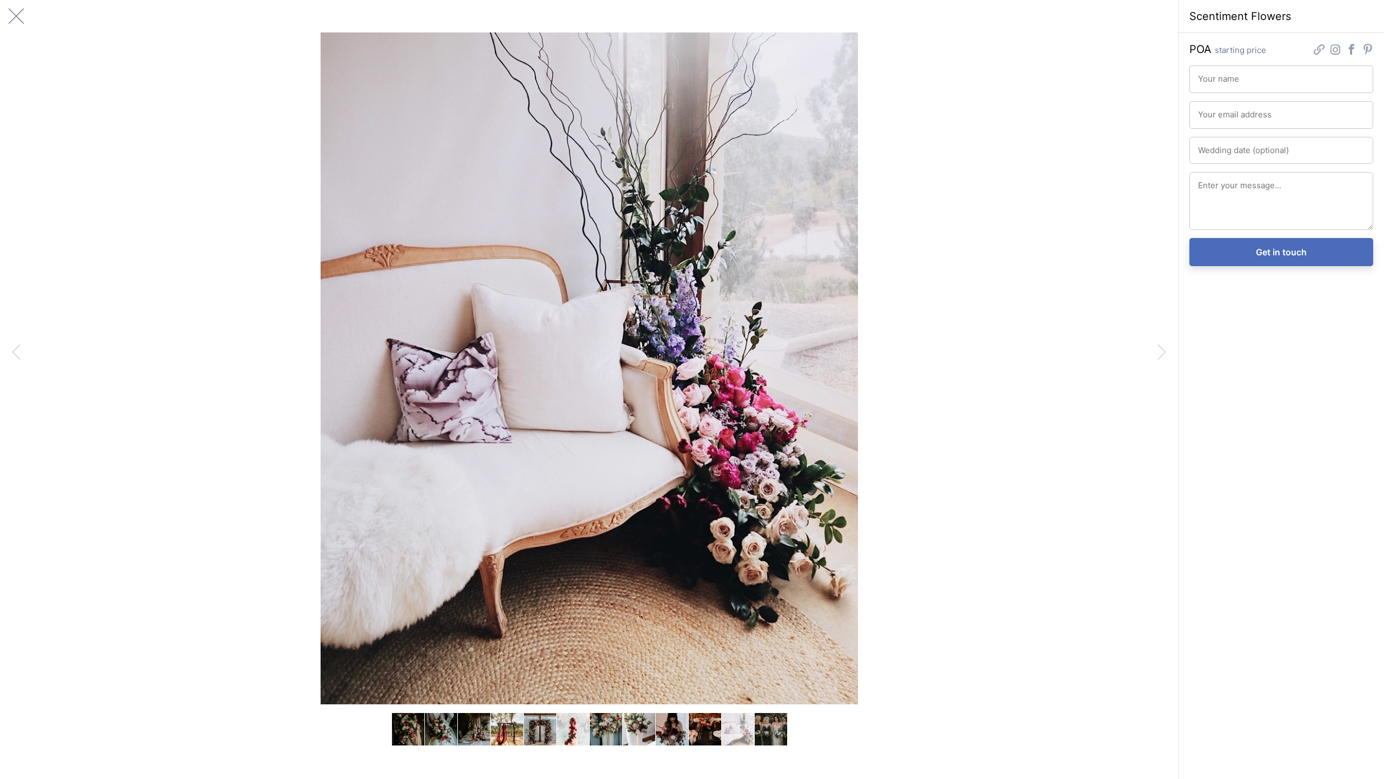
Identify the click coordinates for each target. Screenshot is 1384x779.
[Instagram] (1335, 50)
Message (1211, 180)
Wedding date (1218, 145)
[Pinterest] (1367, 50)
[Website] (1319, 50)
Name (1206, 74)
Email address (1218, 110)
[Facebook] (1351, 50)
